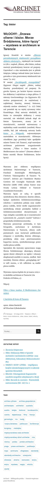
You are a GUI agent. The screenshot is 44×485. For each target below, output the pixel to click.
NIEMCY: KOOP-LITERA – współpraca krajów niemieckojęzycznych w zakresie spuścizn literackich (22, 368)
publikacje (31, 446)
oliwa (21, 316)
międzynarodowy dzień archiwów (16, 437)
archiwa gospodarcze (27, 401)
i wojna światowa (10, 423)
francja (32, 414)
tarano (26, 316)
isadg (22, 419)
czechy (7, 414)
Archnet (6, 479)
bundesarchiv (33, 410)
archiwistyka (9, 405)
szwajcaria (27, 455)
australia (29, 405)
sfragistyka (24, 451)
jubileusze (24, 423)
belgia (14, 410)
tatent (30, 316)
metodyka (17, 428)
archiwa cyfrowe (10, 401)
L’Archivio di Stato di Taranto (16, 299)
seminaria (14, 451)
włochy (35, 316)
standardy (34, 451)
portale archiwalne (27, 441)
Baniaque (9, 314)
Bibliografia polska (17, 479)
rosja (6, 451)
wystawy (6, 318)
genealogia (8, 419)
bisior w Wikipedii (13, 133)
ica (16, 419)
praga (6, 446)
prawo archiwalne (18, 446)
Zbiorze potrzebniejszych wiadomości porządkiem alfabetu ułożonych (22, 58)
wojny (6, 464)
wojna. (34, 460)
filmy (25, 414)
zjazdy (6, 469)
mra (33, 437)
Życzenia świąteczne (14, 350)
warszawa (25, 460)
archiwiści (20, 405)
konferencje (34, 423)
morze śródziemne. (13, 316)
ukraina (16, 460)
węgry (22, 464)
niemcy (7, 441)
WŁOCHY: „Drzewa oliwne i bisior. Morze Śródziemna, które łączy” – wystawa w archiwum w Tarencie (21, 41)
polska (14, 441)
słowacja (7, 460)
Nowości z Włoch (30, 314)
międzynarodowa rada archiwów (16, 432)
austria (6, 410)
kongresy (7, 428)
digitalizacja (16, 414)
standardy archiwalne (12, 455)
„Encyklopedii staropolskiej (27, 82)
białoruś (22, 410)
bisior (5, 316)
